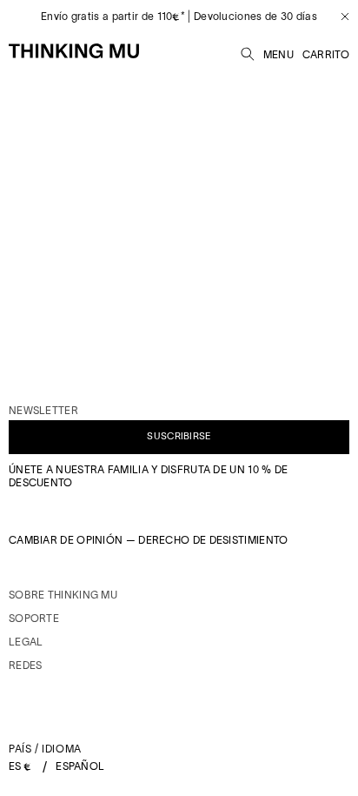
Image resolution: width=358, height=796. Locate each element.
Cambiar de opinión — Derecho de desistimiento (148, 539)
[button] (247, 51)
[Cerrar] (338, 16)
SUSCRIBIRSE (178, 436)
